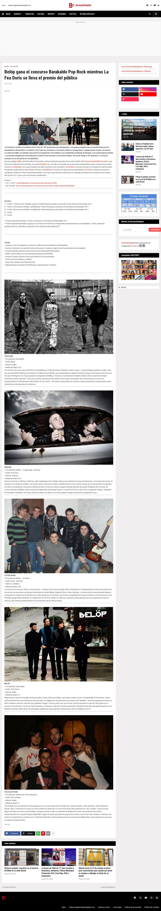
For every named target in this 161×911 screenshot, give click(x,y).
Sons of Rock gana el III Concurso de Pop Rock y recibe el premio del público (45, 186)
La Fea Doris (69, 167)
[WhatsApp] (38, 833)
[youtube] (155, 5)
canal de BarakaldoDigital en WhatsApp (136, 67)
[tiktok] (130, 99)
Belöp (19, 161)
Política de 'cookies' (151, 907)
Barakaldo (14, 66)
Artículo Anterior (9, 887)
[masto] (130, 104)
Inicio (6, 66)
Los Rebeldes (16, 167)
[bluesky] (148, 99)
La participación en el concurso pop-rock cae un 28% (36, 183)
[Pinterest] (43, 833)
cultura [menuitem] (40, 14)
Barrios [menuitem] (17, 14)
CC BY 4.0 (135, 246)
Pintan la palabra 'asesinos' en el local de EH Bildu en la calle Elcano (21, 869)
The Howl (88, 170)
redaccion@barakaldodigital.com (19, 5)
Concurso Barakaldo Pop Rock (96, 161)
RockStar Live (44, 164)
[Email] (48, 833)
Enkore (31, 170)
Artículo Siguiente (107, 887)
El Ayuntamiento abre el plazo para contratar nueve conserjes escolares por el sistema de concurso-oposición (138, 127)
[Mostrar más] (53, 833)
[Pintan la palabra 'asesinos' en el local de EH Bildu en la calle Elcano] (21, 857)
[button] (4, 14)
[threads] (148, 104)
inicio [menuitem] (8, 14)
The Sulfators (47, 170)
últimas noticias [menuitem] (87, 14)
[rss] (158, 5)
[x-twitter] (151, 5)
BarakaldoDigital (127, 243)
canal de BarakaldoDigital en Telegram (136, 71)
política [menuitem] (72, 14)
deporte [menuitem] (51, 14)
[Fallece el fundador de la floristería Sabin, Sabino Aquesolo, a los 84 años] (127, 147)
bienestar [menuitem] (30, 14)
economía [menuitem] (62, 14)
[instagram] (148, 89)
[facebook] (147, 5)
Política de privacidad (133, 907)
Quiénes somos (104, 907)
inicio (4, 5)
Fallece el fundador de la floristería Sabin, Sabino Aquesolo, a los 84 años (145, 146)
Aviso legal (117, 907)
